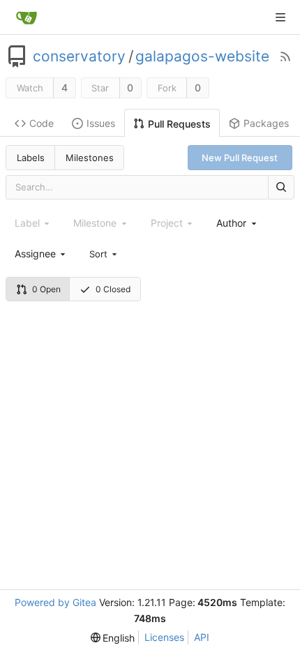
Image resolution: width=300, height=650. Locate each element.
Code (41, 123)
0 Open (46, 289)
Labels (31, 157)
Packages (266, 123)
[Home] (26, 17)
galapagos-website (202, 56)
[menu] (104, 253)
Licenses (164, 637)
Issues (101, 123)
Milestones (90, 157)
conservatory (79, 56)
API (201, 637)
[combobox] (237, 222)
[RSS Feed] (285, 56)
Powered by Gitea (55, 602)
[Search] (281, 187)
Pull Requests (179, 124)
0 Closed (113, 289)
